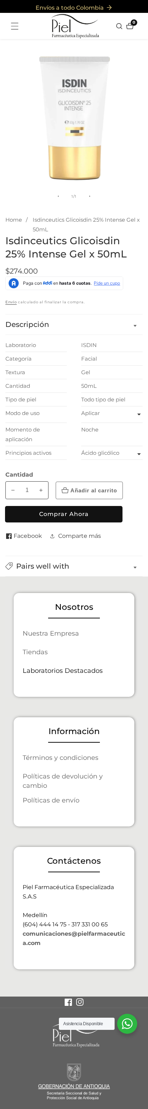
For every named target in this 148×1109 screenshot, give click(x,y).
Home (13, 219)
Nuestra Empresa (51, 633)
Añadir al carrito (93, 490)
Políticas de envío (51, 800)
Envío (11, 302)
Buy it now (63, 514)
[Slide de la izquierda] (58, 196)
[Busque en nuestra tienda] (120, 26)
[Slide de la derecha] (90, 196)
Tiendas (35, 652)
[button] (74, 566)
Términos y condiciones (60, 757)
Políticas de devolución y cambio (63, 780)
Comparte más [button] (79, 535)
